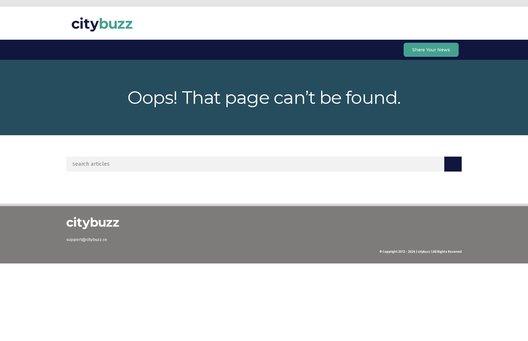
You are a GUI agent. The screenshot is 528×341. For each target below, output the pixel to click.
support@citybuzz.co (86, 239)
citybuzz (102, 24)
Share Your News (431, 50)
